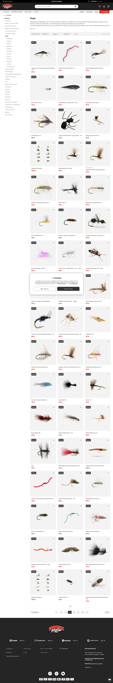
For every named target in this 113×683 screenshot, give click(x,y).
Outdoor (36, 11)
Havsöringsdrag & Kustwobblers (13, 74)
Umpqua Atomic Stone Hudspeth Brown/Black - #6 (43, 68)
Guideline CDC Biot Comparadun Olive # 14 (69, 367)
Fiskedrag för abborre (10, 31)
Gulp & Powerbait (9, 69)
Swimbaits (7, 99)
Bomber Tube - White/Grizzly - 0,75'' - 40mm (70, 268)
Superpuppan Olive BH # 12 (93, 498)
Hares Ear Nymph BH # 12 (37, 531)
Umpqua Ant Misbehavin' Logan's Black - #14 (70, 135)
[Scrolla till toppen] (70, 606)
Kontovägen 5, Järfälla (98, 654)
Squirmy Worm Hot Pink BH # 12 (67, 68)
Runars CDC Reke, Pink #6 (38, 268)
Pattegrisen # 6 (90, 334)
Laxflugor (9, 64)
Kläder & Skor (28, 11)
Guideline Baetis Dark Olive (65, 168)
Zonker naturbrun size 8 (65, 564)
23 (87, 612)
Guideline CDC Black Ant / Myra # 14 (95, 235)
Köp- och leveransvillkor (47, 648)
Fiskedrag (9, 15)
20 (74, 612)
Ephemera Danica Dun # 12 (92, 135)
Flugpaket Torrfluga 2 (36, 168)
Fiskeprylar (6, 11)
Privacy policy (44, 652)
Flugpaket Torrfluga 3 (36, 597)
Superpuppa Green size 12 (92, 102)
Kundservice (65, 648)
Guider (96, 11)
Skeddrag (7, 92)
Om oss (25, 652)
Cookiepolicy (9, 648)
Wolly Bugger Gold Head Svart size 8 (95, 564)
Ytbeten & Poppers (10, 109)
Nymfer (8, 56)
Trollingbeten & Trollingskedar (12, 104)
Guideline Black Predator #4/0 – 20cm (68, 102)
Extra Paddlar (8, 114)
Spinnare (7, 94)
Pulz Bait (7, 89)
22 (82, 612)
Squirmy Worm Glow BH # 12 (66, 531)
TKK (32, 465)
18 (65, 612)
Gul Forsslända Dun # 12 (37, 235)
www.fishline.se (88, 659)
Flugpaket (9, 41)
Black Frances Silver (36, 102)
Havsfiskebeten (9, 71)
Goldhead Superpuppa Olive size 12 (40, 202)
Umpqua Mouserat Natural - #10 (67, 498)
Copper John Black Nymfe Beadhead (40, 301)
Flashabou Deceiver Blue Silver (39, 400)
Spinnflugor (8, 97)
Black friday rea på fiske (96, 663)
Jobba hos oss (27, 648)
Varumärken (89, 11)
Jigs (6, 81)
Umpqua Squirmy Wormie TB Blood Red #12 (42, 498)
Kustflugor (9, 61)
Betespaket (8, 20)
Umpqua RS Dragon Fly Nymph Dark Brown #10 (97, 598)
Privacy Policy (61, 283)
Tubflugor (9, 48)
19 (69, 612)
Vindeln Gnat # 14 (63, 597)
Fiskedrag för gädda (10, 33)
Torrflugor (9, 53)
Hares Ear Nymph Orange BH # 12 (67, 235)
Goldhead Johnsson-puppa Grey (39, 367)
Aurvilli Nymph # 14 (36, 135)
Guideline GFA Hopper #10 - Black (94, 268)
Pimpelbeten (8, 86)
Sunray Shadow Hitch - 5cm (66, 432)
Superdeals (105, 11)
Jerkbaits (7, 79)
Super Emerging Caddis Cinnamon (94, 68)
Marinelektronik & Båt (17, 11)
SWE (8, 1)
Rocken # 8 (89, 400)
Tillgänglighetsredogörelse (12, 656)
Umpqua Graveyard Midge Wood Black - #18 (42, 334)
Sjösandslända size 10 (91, 432)
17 (61, 612)
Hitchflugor (9, 51)
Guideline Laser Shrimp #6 (92, 531)
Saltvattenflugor (11, 66)
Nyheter (82, 11)
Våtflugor (9, 43)
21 (78, 612)
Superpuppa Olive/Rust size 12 (94, 367)
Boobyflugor (10, 38)
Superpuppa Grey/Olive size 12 (94, 202)
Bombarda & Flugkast (10, 26)
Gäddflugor (9, 46)
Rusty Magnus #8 (35, 432)
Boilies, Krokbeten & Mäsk (11, 23)
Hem (5, 15)
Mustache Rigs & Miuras (11, 84)
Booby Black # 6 (63, 400)
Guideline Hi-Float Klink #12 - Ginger (68, 301)
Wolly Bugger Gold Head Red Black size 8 (69, 465)
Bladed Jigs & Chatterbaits (12, 28)
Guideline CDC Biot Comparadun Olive (95, 169)
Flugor (7, 36)
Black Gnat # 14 (63, 202)
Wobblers (7, 112)
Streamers (9, 59)
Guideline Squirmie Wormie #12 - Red (40, 564)
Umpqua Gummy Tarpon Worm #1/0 (95, 465)
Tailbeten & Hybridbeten (11, 102)
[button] (99, 1)
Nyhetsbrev (9, 652)
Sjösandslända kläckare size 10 (94, 301)
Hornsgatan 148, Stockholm (95, 652)
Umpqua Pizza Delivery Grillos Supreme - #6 (70, 334)
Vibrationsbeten (9, 107)
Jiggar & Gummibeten (10, 76)
